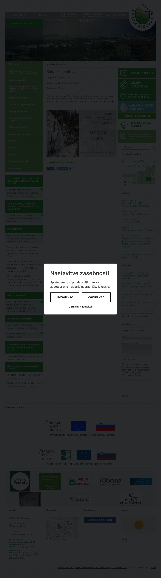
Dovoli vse (65, 297)
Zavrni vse (96, 297)
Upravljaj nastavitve (81, 306)
